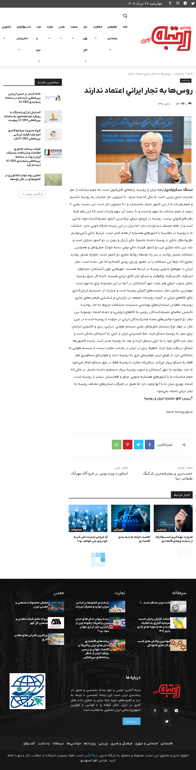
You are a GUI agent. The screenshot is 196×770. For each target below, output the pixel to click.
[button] (125, 15)
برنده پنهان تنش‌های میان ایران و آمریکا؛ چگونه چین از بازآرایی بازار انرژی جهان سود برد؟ (92, 625)
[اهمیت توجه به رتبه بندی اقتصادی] (130, 518)
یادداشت (179, 74)
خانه (190, 74)
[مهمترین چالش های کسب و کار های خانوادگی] (178, 645)
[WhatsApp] (116, 444)
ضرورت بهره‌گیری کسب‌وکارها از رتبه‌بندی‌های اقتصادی (174, 539)
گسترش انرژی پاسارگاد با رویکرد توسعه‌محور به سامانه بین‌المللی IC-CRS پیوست (22, 116)
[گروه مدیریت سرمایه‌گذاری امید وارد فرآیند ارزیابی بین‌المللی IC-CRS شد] (53, 135)
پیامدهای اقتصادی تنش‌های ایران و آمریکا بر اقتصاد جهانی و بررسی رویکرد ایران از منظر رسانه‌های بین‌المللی (93, 649)
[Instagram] (177, 4)
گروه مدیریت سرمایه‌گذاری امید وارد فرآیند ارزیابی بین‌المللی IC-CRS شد (24, 135)
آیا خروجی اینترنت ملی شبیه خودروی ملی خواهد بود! (91, 539)
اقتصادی (119, 529)
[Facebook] (170, 4)
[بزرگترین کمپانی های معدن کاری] (56, 639)
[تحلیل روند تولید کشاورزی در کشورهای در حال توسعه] (53, 180)
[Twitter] (193, 4)
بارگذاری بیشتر (34, 194)
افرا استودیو (89, 760)
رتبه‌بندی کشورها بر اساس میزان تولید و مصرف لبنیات (92, 605)
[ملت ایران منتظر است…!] (178, 606)
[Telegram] (185, 4)
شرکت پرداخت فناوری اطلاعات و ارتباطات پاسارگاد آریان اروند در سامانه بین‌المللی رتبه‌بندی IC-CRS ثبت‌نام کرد (23, 157)
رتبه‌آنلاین (91, 755)
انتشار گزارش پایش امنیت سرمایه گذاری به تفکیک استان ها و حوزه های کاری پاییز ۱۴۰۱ (153, 625)
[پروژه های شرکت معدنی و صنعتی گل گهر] (56, 623)
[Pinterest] (127, 444)
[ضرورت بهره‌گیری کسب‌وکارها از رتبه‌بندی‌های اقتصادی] (173, 518)
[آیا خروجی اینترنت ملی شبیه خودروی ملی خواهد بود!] (88, 518)
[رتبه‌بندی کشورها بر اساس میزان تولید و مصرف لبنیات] (117, 606)
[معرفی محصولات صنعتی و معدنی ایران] (56, 606)
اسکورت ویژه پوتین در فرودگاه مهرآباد (99, 473)
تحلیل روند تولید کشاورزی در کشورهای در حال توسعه (23, 177)
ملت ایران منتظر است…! (155, 603)
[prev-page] (190, 553)
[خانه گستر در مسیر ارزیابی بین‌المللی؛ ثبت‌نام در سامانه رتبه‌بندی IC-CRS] (53, 98)
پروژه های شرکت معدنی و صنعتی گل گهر (32, 621)
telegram (76, 529)
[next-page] (182, 553)
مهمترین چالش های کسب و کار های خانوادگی (153, 643)
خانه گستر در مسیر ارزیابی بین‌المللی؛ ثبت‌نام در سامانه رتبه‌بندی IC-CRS (23, 98)
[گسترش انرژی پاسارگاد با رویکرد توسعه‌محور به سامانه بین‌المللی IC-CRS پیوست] (53, 116)
